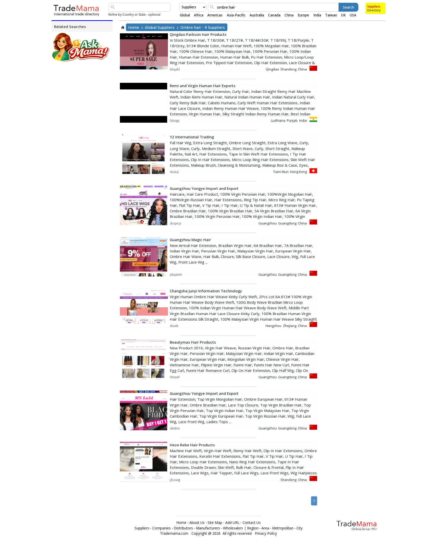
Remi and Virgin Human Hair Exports (202, 85)
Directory (374, 10)
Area (265, 528)
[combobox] (182, 7)
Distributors (183, 528)
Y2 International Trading (192, 136)
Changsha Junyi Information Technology (206, 290)
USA (353, 15)
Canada (274, 15)
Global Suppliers (159, 27)
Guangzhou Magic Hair (190, 239)
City (299, 528)
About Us (197, 522)
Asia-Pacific (236, 15)
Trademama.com (174, 533)
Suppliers (373, 6)
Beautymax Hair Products (193, 342)
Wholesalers (233, 528)
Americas (215, 15)
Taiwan (331, 15)
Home (133, 27)
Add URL (232, 522)
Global (185, 15)
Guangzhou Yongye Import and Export (204, 188)
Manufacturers (208, 528)
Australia (257, 15)
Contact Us (252, 522)
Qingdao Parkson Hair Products (198, 34)
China (289, 15)
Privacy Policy (266, 533)
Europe (303, 15)
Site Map (215, 522)
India (317, 15)
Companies (161, 528)
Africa (198, 15)
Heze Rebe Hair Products (192, 444)
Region (252, 528)
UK (343, 15)
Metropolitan (282, 528)
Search (348, 7)
